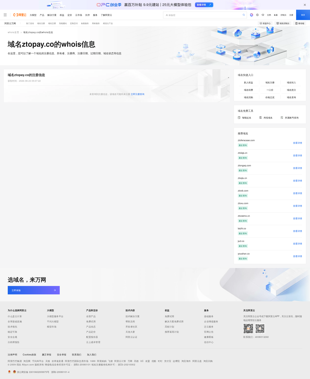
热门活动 (30, 23)
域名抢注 (291, 89)
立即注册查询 (137, 94)
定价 (69, 14)
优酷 (154, 361)
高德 (136, 361)
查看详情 (297, 142)
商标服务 (96, 23)
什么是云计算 (15, 316)
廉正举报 (46, 354)
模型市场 (51, 326)
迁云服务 (208, 326)
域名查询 (291, 97)
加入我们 (91, 354)
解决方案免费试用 (174, 321)
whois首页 (13, 32)
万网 (130, 361)
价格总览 (269, 97)
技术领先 (12, 326)
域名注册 (41, 23)
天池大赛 (130, 331)
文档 (269, 14)
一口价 (270, 89)
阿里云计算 (120, 361)
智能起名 (246, 117)
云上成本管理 (93, 342)
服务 (95, 14)
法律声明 (12, 354)
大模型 (33, 14)
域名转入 (291, 82)
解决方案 (52, 14)
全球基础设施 (15, 321)
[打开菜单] (5, 15)
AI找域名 (268, 117)
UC (142, 361)
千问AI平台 (38, 361)
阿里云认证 (131, 336)
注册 (291, 14)
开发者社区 (131, 326)
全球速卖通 (57, 361)
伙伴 (87, 14)
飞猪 (110, 361)
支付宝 (167, 361)
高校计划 (169, 326)
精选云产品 (108, 23)
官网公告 (208, 331)
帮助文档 (130, 321)
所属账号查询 (292, 117)
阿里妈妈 (101, 361)
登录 (303, 14)
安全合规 (12, 336)
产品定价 (91, 331)
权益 (62, 14)
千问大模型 (53, 321)
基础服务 (208, 316)
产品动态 (91, 326)
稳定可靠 (12, 331)
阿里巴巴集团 (15, 361)
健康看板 (208, 336)
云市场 (78, 14)
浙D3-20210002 (126, 364)
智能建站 (63, 23)
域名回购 (248, 97)
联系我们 (76, 354)
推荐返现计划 (172, 331)
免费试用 (91, 321)
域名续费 (248, 89)
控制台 (283, 14)
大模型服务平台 (55, 316)
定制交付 (74, 23)
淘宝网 (27, 361)
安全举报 (61, 354)
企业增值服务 (211, 321)
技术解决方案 (133, 316)
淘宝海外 (186, 361)
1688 (92, 361)
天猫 (47, 361)
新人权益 (248, 82)
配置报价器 (92, 336)
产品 (42, 14)
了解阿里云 (106, 14)
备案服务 (85, 23)
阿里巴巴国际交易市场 (76, 361)
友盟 (147, 361)
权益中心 (267, 23)
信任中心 (208, 342)
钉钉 (160, 361)
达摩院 (176, 361)
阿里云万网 (10, 23)
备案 (276, 14)
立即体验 (16, 290)
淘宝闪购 (208, 361)
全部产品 (91, 316)
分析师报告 (14, 342)
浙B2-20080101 (82, 364)
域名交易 (52, 23)
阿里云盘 (197, 361)
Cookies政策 (29, 354)
